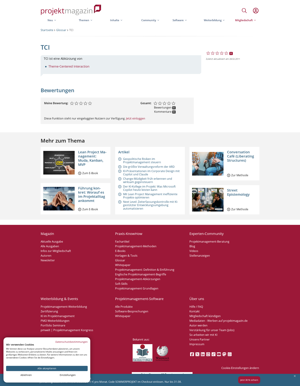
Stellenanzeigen (199, 256)
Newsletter (48, 260)
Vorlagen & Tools (126, 256)
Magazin (47, 233)
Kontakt (194, 311)
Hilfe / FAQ (196, 307)
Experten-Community (206, 233)
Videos (193, 251)
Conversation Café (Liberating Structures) (240, 156)
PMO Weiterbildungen (55, 321)
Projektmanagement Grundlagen (136, 288)
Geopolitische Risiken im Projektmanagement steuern (142, 160)
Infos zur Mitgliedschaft (56, 251)
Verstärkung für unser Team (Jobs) (211, 330)
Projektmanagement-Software (139, 298)
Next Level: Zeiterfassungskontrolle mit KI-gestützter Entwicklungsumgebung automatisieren (150, 205)
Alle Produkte (124, 307)
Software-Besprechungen (131, 311)
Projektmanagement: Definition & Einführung (144, 270)
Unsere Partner (199, 339)
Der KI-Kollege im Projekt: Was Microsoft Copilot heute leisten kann (149, 188)
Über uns (196, 298)
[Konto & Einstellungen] (255, 10)
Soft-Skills (121, 284)
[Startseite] (71, 10)
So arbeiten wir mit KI (203, 335)
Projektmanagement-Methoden (135, 246)
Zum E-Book (90, 173)
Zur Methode (239, 175)
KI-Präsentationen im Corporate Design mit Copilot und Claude (151, 172)
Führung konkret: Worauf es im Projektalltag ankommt (91, 194)
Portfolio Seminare (53, 325)
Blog (192, 246)
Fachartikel (122, 241)
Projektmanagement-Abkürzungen (137, 279)
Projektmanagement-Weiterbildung (64, 307)
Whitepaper (123, 265)
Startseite (47, 30)
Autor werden (198, 325)
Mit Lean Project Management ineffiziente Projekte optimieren (150, 195)
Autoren (46, 256)
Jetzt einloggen (135, 118)
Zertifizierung (49, 311)
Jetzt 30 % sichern (249, 379)
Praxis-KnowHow (128, 233)
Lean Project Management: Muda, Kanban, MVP (92, 158)
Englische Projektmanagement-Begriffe (140, 274)
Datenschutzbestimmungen (71, 341)
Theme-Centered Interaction (68, 66)
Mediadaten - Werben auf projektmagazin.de (218, 321)
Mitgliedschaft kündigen (205, 316)
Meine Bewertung (56, 103)
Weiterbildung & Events (59, 298)
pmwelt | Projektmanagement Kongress (67, 330)
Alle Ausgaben (50, 246)
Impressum (196, 344)
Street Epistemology (238, 192)
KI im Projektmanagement (58, 316)
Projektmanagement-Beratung (209, 241)
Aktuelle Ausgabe (52, 241)
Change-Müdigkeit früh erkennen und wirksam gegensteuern (147, 180)
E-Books (120, 251)
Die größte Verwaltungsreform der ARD (149, 167)
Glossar (61, 30)
